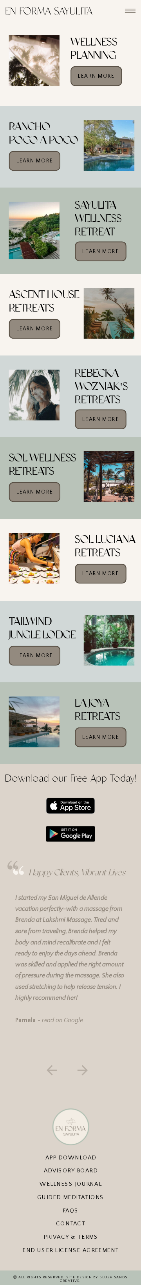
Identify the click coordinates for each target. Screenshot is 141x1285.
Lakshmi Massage (67, 920)
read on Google (62, 1020)
